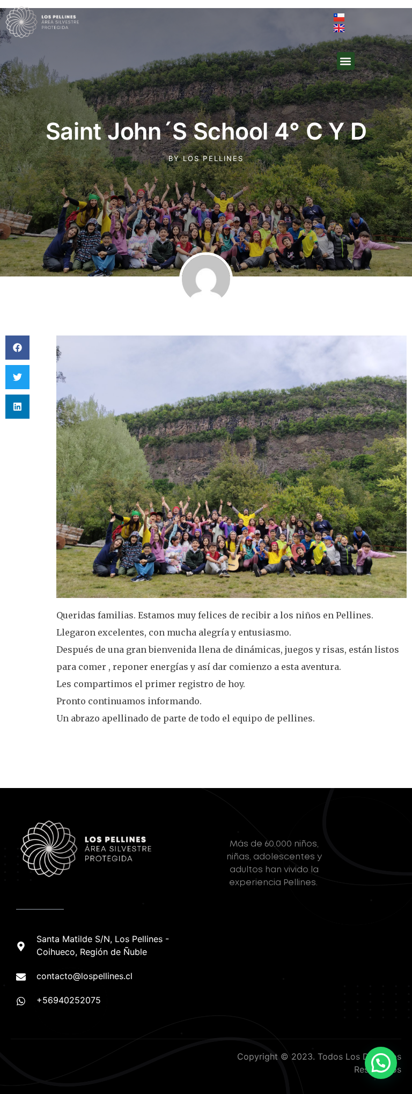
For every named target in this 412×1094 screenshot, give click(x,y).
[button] (346, 61)
